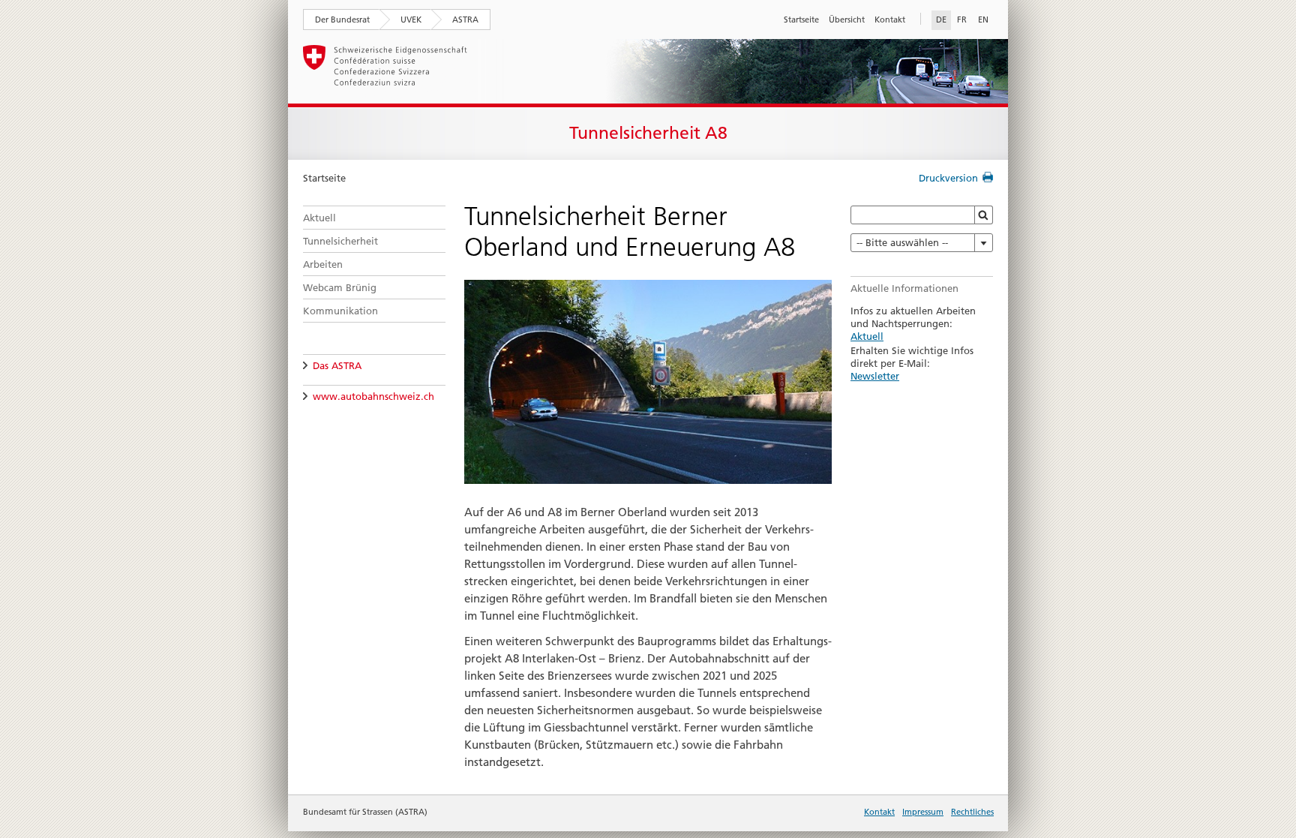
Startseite (801, 19)
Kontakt (889, 19)
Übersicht (847, 19)
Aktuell (319, 218)
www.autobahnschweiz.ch (373, 396)
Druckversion (948, 178)
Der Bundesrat (342, 19)
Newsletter (874, 376)
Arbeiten (323, 264)
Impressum (923, 811)
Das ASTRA (337, 365)
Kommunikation (340, 311)
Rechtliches (972, 811)
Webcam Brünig (339, 287)
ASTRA (465, 19)
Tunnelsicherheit (340, 241)
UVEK (411, 19)
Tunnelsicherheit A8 (648, 132)
